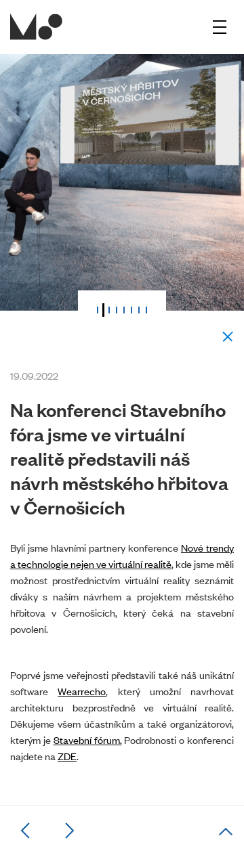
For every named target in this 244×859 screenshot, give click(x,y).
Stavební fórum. (88, 739)
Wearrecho (82, 691)
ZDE (67, 756)
